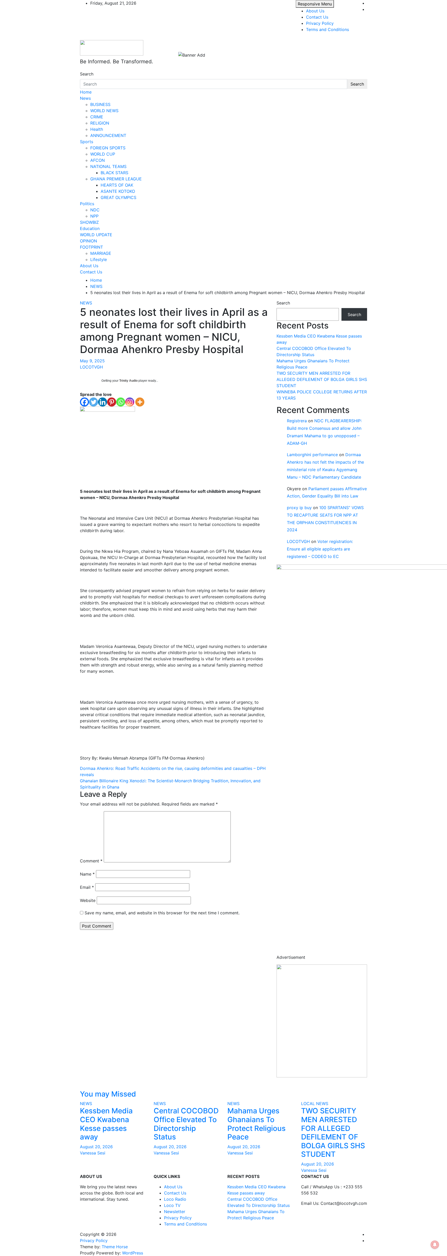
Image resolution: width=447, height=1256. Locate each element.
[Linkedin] (102, 402)
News (85, 98)
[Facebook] (84, 402)
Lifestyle (98, 259)
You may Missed (108, 1094)
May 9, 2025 (92, 360)
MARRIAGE (100, 253)
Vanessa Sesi (92, 1152)
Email (87, 887)
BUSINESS (100, 104)
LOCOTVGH (91, 367)
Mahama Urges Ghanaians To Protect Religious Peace (256, 1123)
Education (90, 228)
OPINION (88, 240)
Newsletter (174, 1211)
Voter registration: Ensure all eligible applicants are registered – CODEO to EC (320, 549)
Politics (87, 203)
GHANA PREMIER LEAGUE (116, 178)
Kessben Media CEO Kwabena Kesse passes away (106, 1123)
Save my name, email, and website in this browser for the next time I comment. (162, 912)
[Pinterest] (111, 402)
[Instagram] (129, 402)
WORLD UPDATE (96, 234)
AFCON (97, 160)
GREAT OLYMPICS (118, 197)
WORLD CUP (102, 154)
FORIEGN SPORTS (107, 147)
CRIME (96, 116)
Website (87, 900)
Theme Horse (115, 1246)
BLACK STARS (114, 172)
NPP (94, 216)
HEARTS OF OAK (117, 185)
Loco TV (172, 1205)
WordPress (132, 1252)
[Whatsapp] (120, 402)
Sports (86, 141)
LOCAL (308, 1103)
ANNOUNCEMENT (108, 135)
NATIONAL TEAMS (108, 166)
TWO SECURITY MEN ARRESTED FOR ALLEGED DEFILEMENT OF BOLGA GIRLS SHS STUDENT (322, 379)
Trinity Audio (128, 380)
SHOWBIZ (89, 222)
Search (86, 73)
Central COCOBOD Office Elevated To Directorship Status (186, 1123)
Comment (91, 860)
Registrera (297, 420)
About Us (315, 10)
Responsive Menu (315, 3)
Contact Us (317, 17)
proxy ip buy (299, 507)
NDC (95, 209)
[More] (139, 402)
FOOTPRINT (91, 247)
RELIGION (99, 123)
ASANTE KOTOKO (118, 191)
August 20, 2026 (96, 1146)
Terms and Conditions (327, 29)
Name (87, 874)
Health (96, 129)
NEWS (86, 302)
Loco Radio (175, 1199)
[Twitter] (93, 402)
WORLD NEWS (104, 110)
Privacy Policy (320, 23)
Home (86, 92)
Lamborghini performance (312, 454)
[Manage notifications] (435, 1244)
